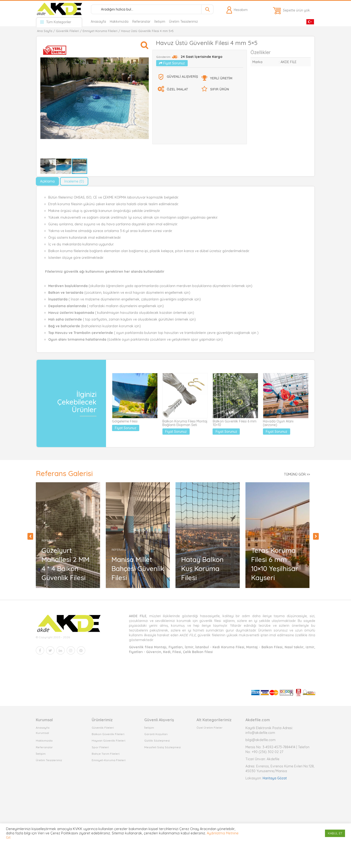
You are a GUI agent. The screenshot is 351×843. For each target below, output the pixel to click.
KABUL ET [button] (335, 833)
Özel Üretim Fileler (210, 727)
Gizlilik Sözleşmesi (157, 740)
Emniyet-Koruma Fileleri (100, 31)
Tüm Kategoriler (58, 22)
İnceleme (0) (74, 181)
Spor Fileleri (100, 747)
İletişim (159, 21)
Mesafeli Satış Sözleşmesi (162, 747)
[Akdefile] (59, 9)
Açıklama (47, 181)
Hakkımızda (119, 21)
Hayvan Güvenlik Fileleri (108, 740)
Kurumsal (42, 733)
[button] (144, 43)
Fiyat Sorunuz (173, 63)
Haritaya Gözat (275, 778)
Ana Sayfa (44, 31)
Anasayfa (98, 21)
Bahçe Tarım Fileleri (106, 753)
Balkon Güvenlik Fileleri (108, 734)
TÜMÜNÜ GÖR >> (297, 474)
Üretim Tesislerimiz (183, 21)
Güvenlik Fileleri (67, 31)
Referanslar (141, 21)
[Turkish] (310, 21)
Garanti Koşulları (156, 734)
